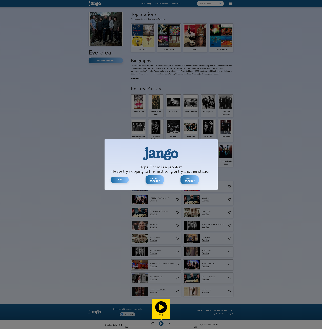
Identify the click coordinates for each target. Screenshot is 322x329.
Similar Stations (154, 179)
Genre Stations (189, 179)
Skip (119, 180)
